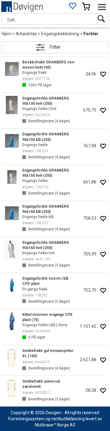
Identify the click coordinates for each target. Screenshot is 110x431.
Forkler (90, 33)
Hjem (7, 33)
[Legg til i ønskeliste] (103, 75)
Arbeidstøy (26, 33)
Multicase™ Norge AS (55, 424)
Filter (55, 47)
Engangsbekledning (60, 33)
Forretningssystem (26, 418)
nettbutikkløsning (68, 418)
